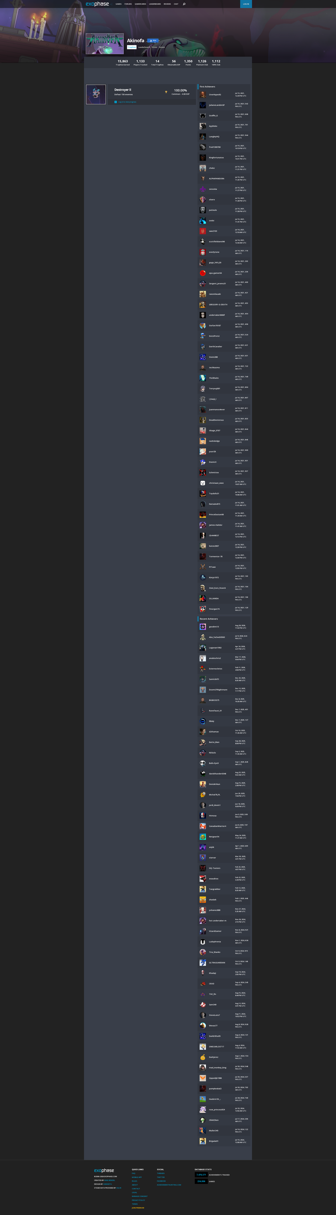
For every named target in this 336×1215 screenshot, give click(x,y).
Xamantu (107, 1184)
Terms (135, 1204)
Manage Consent (140, 1196)
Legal (134, 1192)
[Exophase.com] (99, 4)
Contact (136, 1188)
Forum (162, 47)
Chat (176, 4)
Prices (154, 47)
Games (119, 4)
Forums (128, 4)
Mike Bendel (109, 1180)
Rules (134, 1181)
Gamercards (140, 4)
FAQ (133, 1173)
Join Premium (138, 1208)
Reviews (167, 4)
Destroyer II (122, 89)
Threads (161, 1173)
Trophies (132, 47)
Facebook (161, 1181)
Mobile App (137, 1177)
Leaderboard (155, 4)
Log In (246, 4)
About (135, 1185)
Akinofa (135, 40)
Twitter (161, 1177)
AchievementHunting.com (169, 1185)
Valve (118, 1188)
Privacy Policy (138, 1200)
